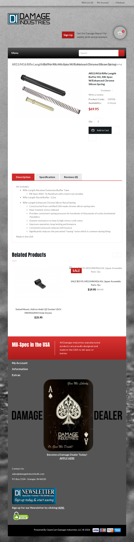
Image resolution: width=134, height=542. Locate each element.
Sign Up (68, 34)
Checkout (120, 3)
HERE (61, 507)
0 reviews (106, 90)
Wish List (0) (87, 3)
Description (23, 176)
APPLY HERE (67, 458)
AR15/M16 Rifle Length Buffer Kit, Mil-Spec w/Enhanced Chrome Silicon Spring (81, 64)
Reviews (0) (71, 176)
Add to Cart (103, 130)
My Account (103, 3)
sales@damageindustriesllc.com (28, 473)
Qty (90, 121)
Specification (47, 176)
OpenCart (52, 529)
